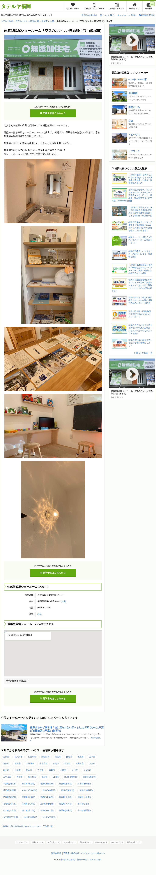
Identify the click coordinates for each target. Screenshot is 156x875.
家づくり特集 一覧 (143, 353)
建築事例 (148, 8)
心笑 (39, 614)
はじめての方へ (72, 8)
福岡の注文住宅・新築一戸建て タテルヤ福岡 (81, 859)
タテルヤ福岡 (16, 6)
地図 (63, 601)
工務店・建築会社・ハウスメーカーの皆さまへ (84, 853)
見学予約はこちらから (54, 113)
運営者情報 (56, 853)
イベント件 (108, 15)
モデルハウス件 (128, 15)
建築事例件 (148, 15)
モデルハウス (134, 8)
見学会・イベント (116, 8)
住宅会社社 (90, 15)
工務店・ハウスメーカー (94, 8)
